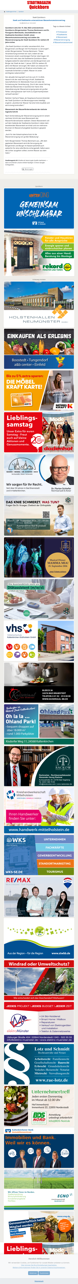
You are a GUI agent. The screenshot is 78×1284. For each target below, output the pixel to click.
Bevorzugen (28, 169)
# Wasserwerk (61, 37)
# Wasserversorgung (62, 40)
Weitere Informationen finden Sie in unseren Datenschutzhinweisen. (39, 1267)
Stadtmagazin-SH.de (11, 11)
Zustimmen (44, 1273)
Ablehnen (33, 1273)
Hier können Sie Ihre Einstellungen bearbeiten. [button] (39, 1265)
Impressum (39, 1281)
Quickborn (21, 11)
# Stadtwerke (62, 34)
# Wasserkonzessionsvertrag (64, 42)
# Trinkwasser (61, 32)
